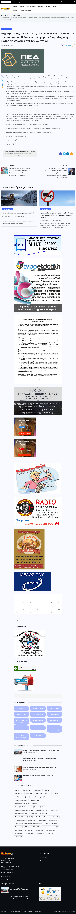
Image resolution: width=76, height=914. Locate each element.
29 (44, 612)
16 (51, 606)
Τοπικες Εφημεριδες (25, 10)
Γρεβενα (40, 6)
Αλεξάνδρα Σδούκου (21, 800)
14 (37, 606)
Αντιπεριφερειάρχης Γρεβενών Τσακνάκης (26, 803)
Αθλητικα (48, 6)
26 (23, 612)
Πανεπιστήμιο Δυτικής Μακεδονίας (25, 820)
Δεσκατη (54, 714)
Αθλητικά (54, 708)
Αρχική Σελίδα (5, 15)
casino (21, 708)
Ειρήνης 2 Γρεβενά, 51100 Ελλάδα (10, 867)
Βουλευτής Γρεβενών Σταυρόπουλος (25, 807)
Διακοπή (54, 810)
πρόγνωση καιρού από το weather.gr (50, 901)
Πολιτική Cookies (27, 911)
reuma (24, 797)
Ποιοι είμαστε (43, 858)
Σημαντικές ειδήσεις (21, 826)
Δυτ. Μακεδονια (31, 6)
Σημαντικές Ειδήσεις (54, 729)
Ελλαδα (15, 6)
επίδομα (39, 830)
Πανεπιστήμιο (53, 816)
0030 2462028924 (7, 869)
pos (17, 797)
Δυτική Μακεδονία (21, 813)
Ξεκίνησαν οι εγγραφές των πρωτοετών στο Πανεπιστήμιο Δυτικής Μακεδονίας (21, 888)
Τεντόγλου (46, 826)
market (39, 793)
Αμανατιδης (35, 800)
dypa (47, 790)
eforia (54, 790)
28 (37, 612)
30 (51, 612)
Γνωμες (15, 10)
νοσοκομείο (19, 833)
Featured (29, 793)
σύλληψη (18, 836)
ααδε (55, 826)
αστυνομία (29, 830)
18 (17, 609)
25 (17, 612)
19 (23, 609)
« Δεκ (15, 621)
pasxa (55, 793)
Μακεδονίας (40, 816)
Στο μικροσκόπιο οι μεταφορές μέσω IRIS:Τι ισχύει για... (34, 2)
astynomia (37, 790)
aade (17, 790)
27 (30, 612)
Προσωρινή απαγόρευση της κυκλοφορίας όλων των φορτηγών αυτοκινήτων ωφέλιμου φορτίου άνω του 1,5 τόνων (56, 215)
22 (44, 609)
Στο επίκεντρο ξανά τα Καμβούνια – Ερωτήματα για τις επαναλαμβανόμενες (20, 897)
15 (44, 606)
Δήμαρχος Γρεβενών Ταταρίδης (24, 810)
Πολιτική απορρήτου (15, 911)
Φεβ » (18, 621)
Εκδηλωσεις (38, 720)
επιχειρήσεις (50, 830)
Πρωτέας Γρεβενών (51, 823)
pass (47, 793)
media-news (7, 216)
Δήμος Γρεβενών (41, 810)
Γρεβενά (42, 807)
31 (58, 612)
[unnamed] (38, 401)
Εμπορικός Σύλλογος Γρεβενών (24, 816)
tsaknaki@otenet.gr (7, 872)
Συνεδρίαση (35, 826)
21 (37, 609)
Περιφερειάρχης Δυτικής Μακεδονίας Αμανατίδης (28, 823)
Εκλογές (43, 813)
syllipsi (42, 797)
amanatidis (26, 790)
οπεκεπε (29, 833)
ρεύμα (50, 833)
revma (33, 797)
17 (58, 606)
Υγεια (54, 6)
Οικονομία (38, 728)
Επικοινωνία (43, 861)
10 (59, 602)
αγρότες (18, 830)
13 (30, 606)
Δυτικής (33, 813)
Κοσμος (22, 6)
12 (23, 606)
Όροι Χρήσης (4, 911)
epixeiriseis (18, 793)
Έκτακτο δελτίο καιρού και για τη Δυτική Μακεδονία (18, 213)
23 (51, 609)
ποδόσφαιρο (40, 833)
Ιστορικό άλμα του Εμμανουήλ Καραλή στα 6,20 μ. (37, 775)
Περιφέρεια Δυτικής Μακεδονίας (47, 820)
